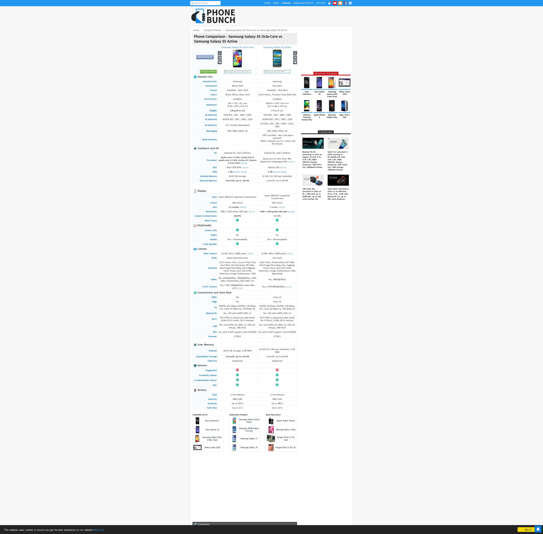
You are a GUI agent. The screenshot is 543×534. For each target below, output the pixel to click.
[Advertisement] (301, 16)
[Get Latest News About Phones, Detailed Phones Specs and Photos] (198, 16)
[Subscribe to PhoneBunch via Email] (340, 3)
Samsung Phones (238, 414)
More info (99, 529)
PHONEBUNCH (221, 15)
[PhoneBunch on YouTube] (335, 4)
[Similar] (244, 163)
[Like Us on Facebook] (345, 3)
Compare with (199, 414)
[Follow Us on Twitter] (350, 3)
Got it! (528, 529)
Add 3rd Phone (205, 57)
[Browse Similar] (240, 172)
